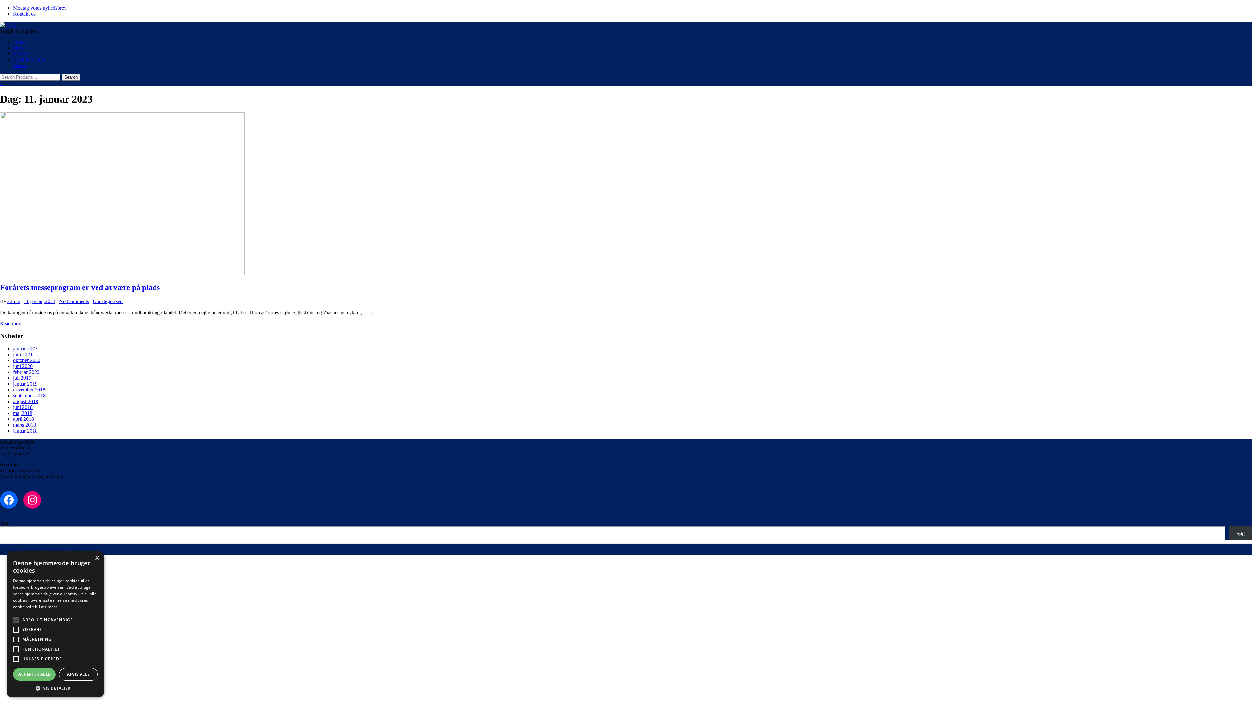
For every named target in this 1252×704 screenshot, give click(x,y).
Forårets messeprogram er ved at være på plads (80, 287)
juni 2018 (23, 407)
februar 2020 (26, 372)
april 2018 (23, 419)
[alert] (55, 624)
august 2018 (25, 401)
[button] (55, 688)
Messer (20, 53)
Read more (11, 323)
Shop (18, 48)
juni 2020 (23, 366)
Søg (4, 523)
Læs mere (48, 606)
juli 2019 (22, 378)
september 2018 (29, 395)
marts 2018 (24, 425)
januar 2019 (25, 384)
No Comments (74, 301)
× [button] (97, 558)
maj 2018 (22, 413)
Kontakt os (24, 14)
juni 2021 (23, 354)
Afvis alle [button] (78, 674)
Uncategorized (108, 301)
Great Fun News (30, 59)
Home (19, 42)
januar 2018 (25, 430)
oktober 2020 (26, 360)
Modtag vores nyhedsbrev (40, 8)
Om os (20, 65)
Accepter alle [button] (34, 674)
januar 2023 (25, 348)
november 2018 (29, 389)
